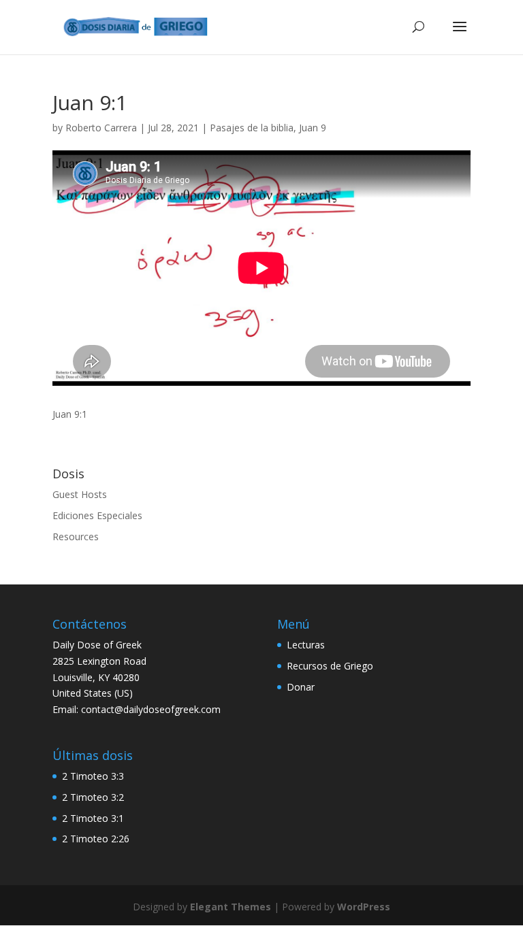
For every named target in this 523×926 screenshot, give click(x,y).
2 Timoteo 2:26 (95, 838)
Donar (301, 686)
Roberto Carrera (101, 127)
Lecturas (306, 644)
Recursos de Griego (330, 665)
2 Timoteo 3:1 (93, 818)
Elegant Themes (230, 906)
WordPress (363, 906)
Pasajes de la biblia (252, 127)
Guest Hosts (79, 494)
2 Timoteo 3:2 (93, 797)
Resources (75, 536)
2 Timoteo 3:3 (93, 776)
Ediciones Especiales (97, 515)
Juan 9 (312, 127)
